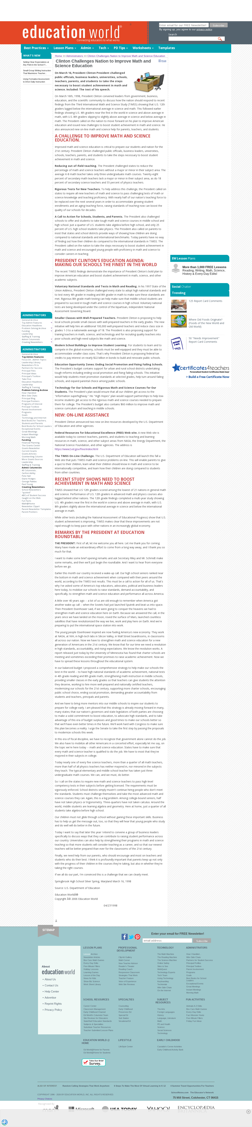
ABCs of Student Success (34, 495)
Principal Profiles (193, 963)
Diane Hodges (28, 478)
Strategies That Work (128, 975)
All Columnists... (29, 470)
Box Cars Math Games (94, 960)
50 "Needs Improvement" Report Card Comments (204, 339)
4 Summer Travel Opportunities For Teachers (192, 1086)
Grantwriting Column (32, 456)
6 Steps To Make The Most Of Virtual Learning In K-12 (140, 1086)
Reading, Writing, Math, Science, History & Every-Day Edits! (204, 270)
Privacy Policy (53, 1009)
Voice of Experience (127, 981)
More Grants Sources (32, 459)
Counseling (124, 1006)
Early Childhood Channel (95, 1012)
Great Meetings (29, 431)
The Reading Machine (167, 957)
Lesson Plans (63, 47)
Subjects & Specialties (93, 1024)
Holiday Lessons (91, 969)
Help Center (52, 991)
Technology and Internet (34, 417)
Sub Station (124, 1018)
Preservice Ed (125, 1012)
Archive (94, 954)
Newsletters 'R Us (30, 365)
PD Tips (119, 47)
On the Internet (164, 990)
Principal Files (28, 370)
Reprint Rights (53, 1003)
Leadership (27, 333)
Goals (24, 415)
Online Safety (163, 963)
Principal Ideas (29, 373)
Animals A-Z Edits (194, 1006)
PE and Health (163, 1024)
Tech (102, 47)
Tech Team (162, 975)
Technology (162, 1033)
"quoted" (26, 492)
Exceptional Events (31, 428)
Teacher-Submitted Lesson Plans (98, 1030)
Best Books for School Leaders (37, 426)
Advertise (50, 997)
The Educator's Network (202, 1092)
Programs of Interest (32, 403)
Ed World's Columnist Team (96, 1015)
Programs (26, 412)
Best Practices (35, 47)
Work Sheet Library (92, 984)
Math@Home (28, 503)
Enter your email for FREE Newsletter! (177, 933)
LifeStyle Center (126, 1046)
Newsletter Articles (92, 957)
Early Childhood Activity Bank (170, 1050)
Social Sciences (164, 1030)
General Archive (30, 320)
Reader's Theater (126, 966)
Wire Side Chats (29, 395)
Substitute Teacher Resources (97, 1027)
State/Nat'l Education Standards (98, 1021)
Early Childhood (126, 1009)
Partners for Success (32, 368)
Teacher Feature (126, 978)
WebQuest (162, 969)
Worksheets (142, 47)
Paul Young (27, 484)
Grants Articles (29, 453)
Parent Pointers (29, 511)
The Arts (161, 1009)
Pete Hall (26, 475)
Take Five (26, 379)
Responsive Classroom (129, 972)
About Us (50, 979)
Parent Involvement (32, 409)
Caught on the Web (31, 498)
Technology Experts (166, 972)
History (160, 1015)
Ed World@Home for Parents (97, 1050)
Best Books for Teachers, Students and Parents (34, 422)
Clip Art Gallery (125, 957)
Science (161, 1027)
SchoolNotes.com (180, 1092)
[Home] (75, 33)
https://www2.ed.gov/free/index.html (76, 449)
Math (159, 1021)
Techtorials (162, 984)
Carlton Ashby (28, 473)
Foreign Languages (166, 1012)
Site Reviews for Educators (96, 1018)
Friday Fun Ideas (194, 1021)
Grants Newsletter (31, 448)
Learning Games (91, 972)
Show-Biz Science (92, 981)
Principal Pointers (30, 401)
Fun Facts (26, 500)
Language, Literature (166, 1018)
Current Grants (29, 451)
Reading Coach (125, 969)
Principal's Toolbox (31, 376)
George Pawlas (29, 481)
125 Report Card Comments (205, 301)
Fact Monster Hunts (195, 1015)
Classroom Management (95, 1009)
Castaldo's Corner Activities (169, 1046)
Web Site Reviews (127, 984)
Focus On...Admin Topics (34, 359)
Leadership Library (31, 362)
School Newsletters (31, 489)
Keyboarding (163, 981)
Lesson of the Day (92, 975)
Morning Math (29, 437)
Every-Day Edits (91, 963)
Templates (166, 47)
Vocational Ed (125, 1021)
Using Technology (165, 978)
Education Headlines (32, 325)
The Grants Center (31, 445)
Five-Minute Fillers (92, 966)
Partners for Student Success (199, 960)
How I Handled (29, 392)
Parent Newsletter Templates (36, 509)
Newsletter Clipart (31, 506)
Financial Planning (30, 442)
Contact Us (51, 985)
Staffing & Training (31, 336)
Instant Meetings (30, 434)
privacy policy (204, 29)
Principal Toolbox (30, 406)
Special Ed (123, 1015)
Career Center (90, 1006)
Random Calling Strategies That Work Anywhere (86, 1086)
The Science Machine (167, 960)
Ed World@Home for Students (97, 1053)
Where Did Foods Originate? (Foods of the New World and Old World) (206, 323)
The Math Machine (165, 954)
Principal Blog (28, 398)
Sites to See (162, 966)
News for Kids (90, 978)
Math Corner (124, 960)
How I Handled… (193, 954)
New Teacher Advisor (128, 963)
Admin (86, 47)
